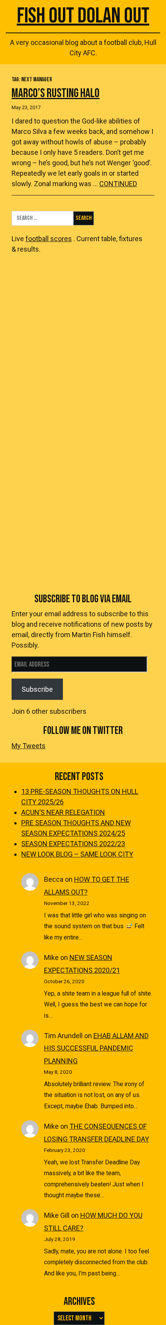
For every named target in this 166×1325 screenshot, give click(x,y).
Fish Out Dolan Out (83, 16)
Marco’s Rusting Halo (56, 93)
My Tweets (29, 746)
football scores (48, 239)
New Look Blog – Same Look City (77, 854)
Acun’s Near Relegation (63, 812)
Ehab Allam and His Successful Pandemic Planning (96, 1048)
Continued (118, 184)
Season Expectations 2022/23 (73, 844)
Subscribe (37, 689)
